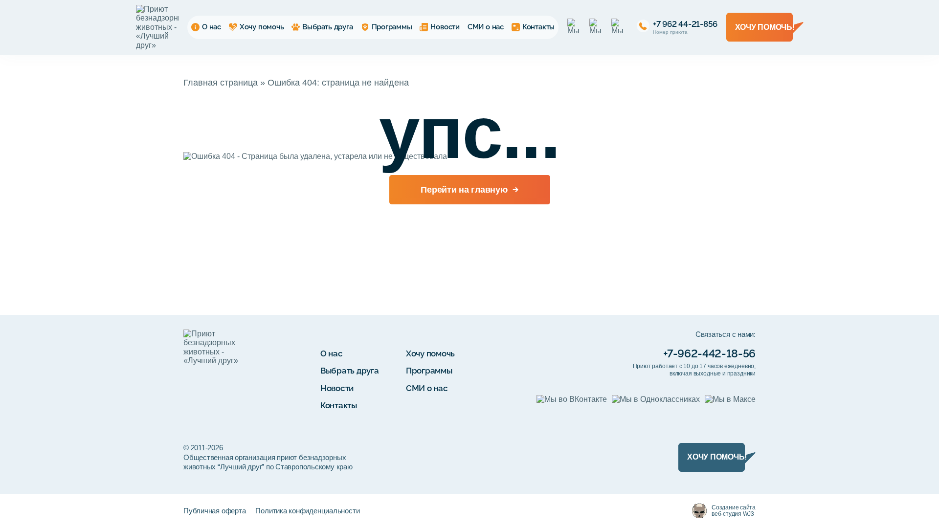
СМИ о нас (486, 26)
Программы (392, 26)
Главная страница (220, 83)
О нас (211, 26)
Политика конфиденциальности (307, 510)
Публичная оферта (214, 510)
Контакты (538, 26)
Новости (444, 26)
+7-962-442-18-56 (709, 353)
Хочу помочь (262, 26)
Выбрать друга (327, 26)
